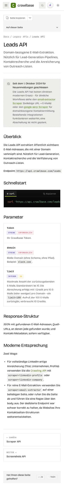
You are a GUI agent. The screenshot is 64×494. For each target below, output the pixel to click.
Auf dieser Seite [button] (14, 27)
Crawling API (38, 370)
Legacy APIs (20, 36)
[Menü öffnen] (6, 5)
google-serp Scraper (36, 107)
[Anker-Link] (24, 136)
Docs (6, 36)
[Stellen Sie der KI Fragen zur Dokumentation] (50, 5)
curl (11, 193)
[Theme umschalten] (58, 5)
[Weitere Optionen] (30, 18)
